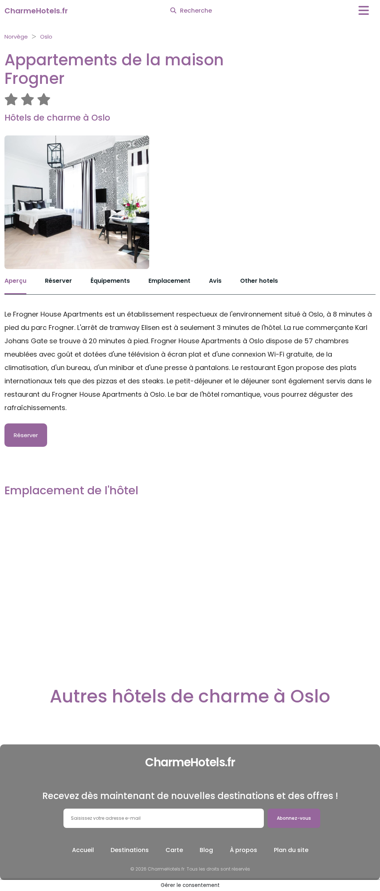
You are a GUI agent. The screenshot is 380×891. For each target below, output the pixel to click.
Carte (174, 850)
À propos (243, 850)
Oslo (46, 36)
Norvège (16, 36)
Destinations (130, 850)
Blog (206, 850)
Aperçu (15, 280)
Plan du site (291, 850)
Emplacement (169, 280)
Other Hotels (259, 280)
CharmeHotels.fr (36, 11)
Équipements (110, 280)
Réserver (58, 280)
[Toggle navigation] (364, 10)
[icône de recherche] (173, 11)
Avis (215, 280)
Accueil (83, 850)
